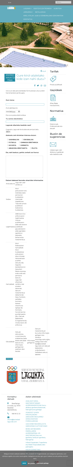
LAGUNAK (26, 8)
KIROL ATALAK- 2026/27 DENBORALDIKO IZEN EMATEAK (43, 16)
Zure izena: (10, 100)
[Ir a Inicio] (11, 8)
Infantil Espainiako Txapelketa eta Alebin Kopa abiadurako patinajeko (36, 445)
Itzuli (44, 71)
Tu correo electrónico (14, 119)
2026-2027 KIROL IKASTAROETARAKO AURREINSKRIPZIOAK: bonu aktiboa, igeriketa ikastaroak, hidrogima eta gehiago (36, 405)
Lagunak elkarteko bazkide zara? (18, 125)
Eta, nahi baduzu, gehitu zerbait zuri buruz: (22, 152)
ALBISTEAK (58, 8)
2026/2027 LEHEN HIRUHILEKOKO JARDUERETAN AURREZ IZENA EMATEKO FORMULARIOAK (34, 417)
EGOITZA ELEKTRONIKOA (43, 8)
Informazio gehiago (43, 463)
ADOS (24, 463)
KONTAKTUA (27, 19)
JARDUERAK (27, 12)
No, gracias (31, 463)
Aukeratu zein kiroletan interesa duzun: (21, 135)
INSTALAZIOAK (40, 12)
